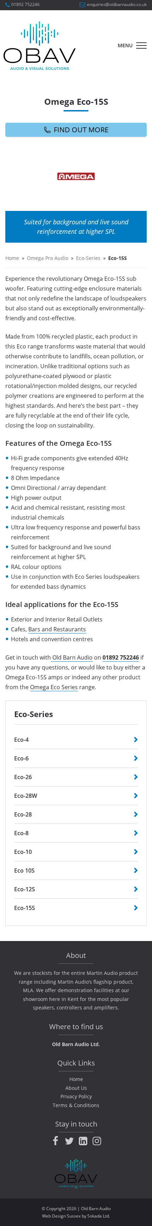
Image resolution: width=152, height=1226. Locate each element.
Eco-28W (25, 796)
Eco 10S (24, 870)
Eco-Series (88, 258)
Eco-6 (21, 758)
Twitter (69, 1141)
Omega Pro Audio (47, 258)
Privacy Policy (76, 1096)
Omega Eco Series (54, 687)
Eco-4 (21, 740)
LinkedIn (83, 1141)
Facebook (55, 1141)
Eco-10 (23, 852)
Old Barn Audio (72, 657)
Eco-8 (21, 833)
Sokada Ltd (98, 1216)
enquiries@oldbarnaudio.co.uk (117, 4)
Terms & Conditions (76, 1105)
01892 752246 (25, 4)
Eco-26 (23, 777)
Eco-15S (24, 908)
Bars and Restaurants (57, 629)
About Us (76, 1088)
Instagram (97, 1141)
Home (12, 258)
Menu (125, 45)
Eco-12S (24, 889)
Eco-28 (23, 814)
